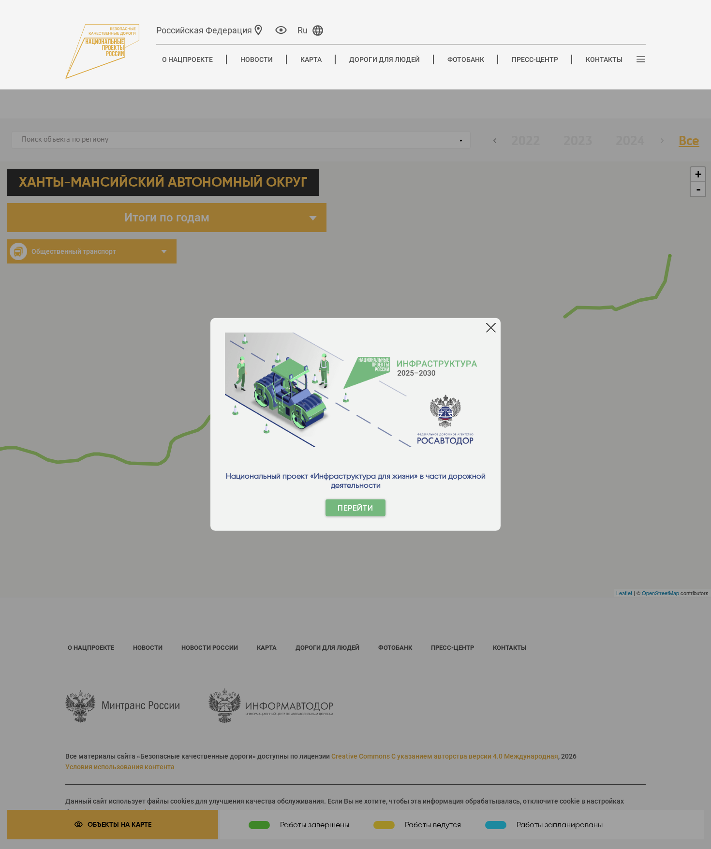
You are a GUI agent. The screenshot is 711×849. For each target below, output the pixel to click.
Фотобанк (465, 59)
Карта (311, 59)
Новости (256, 59)
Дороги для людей (384, 59)
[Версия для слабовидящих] (281, 29)
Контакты (604, 59)
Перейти (355, 507)
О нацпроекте (187, 59)
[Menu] (641, 59)
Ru (302, 30)
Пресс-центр (535, 59)
